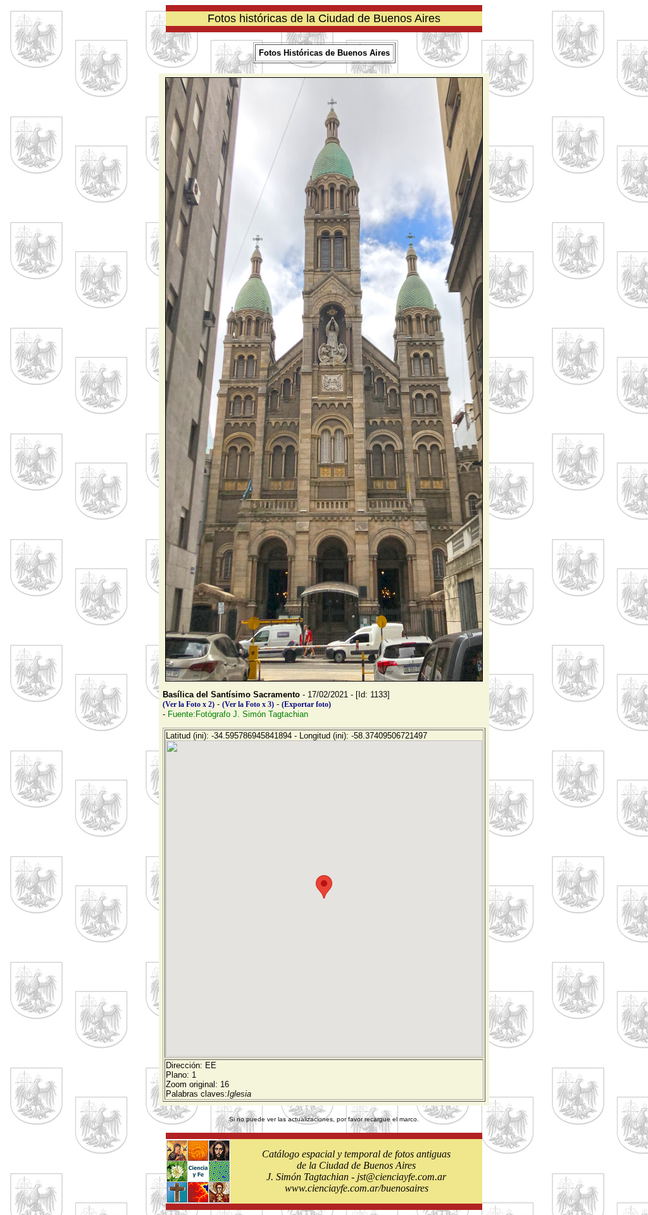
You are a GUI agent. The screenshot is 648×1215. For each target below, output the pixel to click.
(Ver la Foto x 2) (189, 704)
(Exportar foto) (306, 704)
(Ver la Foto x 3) (248, 704)
